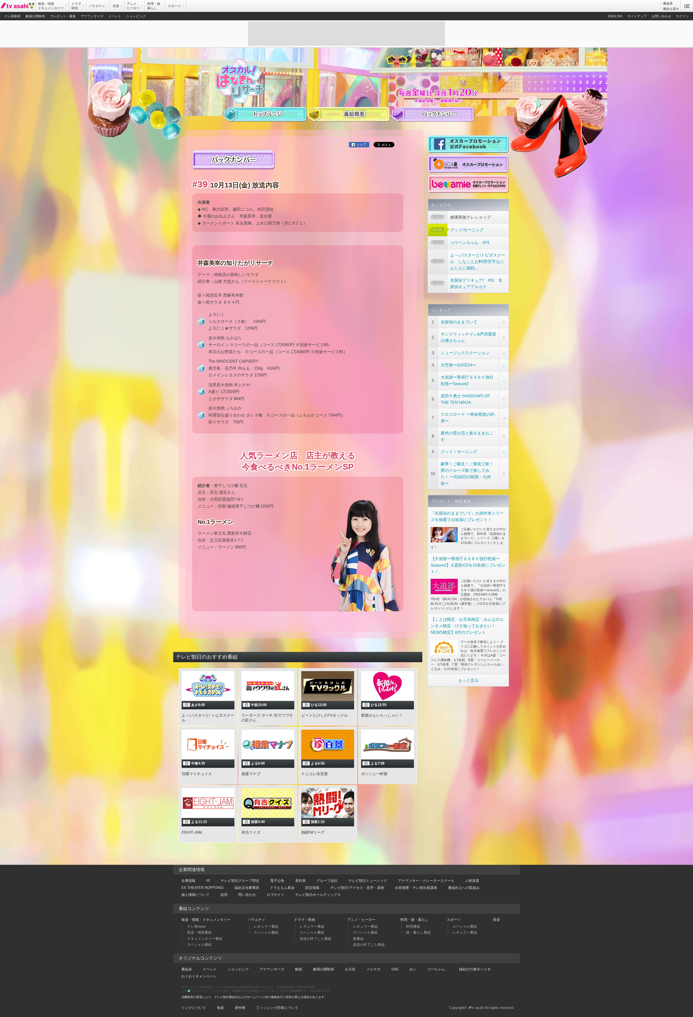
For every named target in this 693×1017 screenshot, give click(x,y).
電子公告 (277, 881)
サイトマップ (637, 16)
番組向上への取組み (464, 888)
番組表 (668, 3)
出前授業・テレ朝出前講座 (416, 888)
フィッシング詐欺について (277, 1008)
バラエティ (256, 920)
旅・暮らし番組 (418, 932)
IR (208, 881)
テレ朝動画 (12, 16)
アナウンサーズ (92, 16)
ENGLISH (615, 16)
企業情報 (188, 881)
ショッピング (136, 16)
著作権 (240, 1008)
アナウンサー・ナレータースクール (426, 881)
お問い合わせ (661, 16)
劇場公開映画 (35, 16)
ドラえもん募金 (282, 888)
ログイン (682, 16)
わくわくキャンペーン (199, 976)
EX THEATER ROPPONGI (202, 888)
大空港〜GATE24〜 (458, 365)
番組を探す (671, 9)
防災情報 (312, 888)
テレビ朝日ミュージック (367, 881)
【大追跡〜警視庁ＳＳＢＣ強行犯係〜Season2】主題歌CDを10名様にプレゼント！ (468, 565)
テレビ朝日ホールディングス (318, 895)
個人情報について (195, 895)
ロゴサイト (275, 895)
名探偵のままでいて (459, 322)
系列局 (300, 881)
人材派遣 (472, 881)
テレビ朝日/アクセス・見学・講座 (357, 888)
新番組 (358, 939)
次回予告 (265, 117)
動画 (298, 969)
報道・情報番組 (199, 932)
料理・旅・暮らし (414, 920)
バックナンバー (433, 117)
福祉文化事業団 (246, 888)
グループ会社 (327, 881)
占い (412, 969)
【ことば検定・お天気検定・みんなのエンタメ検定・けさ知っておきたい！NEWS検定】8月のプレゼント (467, 626)
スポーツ (454, 920)
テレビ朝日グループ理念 (240, 881)
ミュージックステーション (465, 352)
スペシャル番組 (199, 945)
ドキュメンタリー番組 (204, 939)
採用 (223, 895)
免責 (220, 1008)
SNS (394, 969)
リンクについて (193, 1008)
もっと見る (468, 680)
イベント (114, 16)
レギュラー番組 (266, 926)
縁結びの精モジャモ (475, 969)
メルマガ (373, 969)
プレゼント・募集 (63, 16)
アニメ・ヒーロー (361, 920)
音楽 (496, 920)
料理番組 (413, 926)
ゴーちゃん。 (437, 969)
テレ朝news (196, 926)
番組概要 (349, 117)
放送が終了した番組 (315, 939)
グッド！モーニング (459, 451)
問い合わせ (247, 895)
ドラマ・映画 (304, 920)
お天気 (350, 969)
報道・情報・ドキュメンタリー (206, 920)
